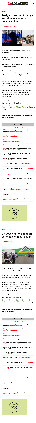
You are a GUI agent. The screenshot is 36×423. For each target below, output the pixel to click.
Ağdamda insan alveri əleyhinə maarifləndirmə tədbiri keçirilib (17, 153)
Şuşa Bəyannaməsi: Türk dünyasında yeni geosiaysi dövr (16, 183)
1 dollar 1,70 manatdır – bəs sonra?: (16, 140)
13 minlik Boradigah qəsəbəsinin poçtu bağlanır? (18, 149)
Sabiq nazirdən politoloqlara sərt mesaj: (17, 173)
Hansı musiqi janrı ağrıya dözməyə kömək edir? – (18, 198)
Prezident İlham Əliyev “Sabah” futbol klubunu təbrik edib (17, 178)
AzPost (4, 110)
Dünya (3, 11)
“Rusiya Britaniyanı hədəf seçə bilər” (18, 168)
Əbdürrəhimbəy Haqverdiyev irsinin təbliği (17, 159)
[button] (2, 3)
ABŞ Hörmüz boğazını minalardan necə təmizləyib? (15, 193)
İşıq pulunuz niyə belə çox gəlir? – (18, 135)
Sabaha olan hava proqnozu (12, 145)
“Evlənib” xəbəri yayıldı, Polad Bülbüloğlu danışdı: (16, 130)
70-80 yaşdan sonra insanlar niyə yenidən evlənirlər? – (16, 188)
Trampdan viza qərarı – (16, 163)
